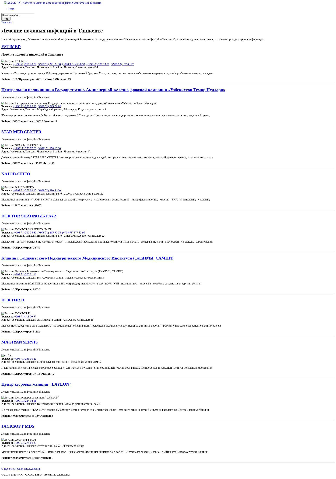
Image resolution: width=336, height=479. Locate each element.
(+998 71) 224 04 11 (24, 400)
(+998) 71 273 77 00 (24, 148)
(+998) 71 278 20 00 (49, 148)
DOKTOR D (12, 300)
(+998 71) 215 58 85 (24, 232)
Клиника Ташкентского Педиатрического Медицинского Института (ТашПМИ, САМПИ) (87, 258)
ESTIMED (11, 46)
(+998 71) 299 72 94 (49, 106)
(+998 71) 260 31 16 (24, 274)
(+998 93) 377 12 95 (73, 232)
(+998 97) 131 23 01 (97, 64)
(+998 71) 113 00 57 (24, 316)
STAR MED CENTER (21, 132)
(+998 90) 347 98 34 (73, 64)
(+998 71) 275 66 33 (24, 442)
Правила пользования (27, 468)
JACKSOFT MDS (17, 426)
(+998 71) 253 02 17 (24, 190)
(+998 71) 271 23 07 (24, 64)
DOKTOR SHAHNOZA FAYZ (29, 216)
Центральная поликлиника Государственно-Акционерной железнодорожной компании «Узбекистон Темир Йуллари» (113, 89)
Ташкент (6, 22)
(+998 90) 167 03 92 (122, 64)
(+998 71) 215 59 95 (49, 232)
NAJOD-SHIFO (15, 174)
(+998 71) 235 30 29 (24, 358)
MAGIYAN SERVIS (19, 342)
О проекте (7, 468)
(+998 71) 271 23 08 (49, 64)
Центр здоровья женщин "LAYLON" (36, 384)
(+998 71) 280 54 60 (49, 190)
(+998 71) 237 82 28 (24, 106)
